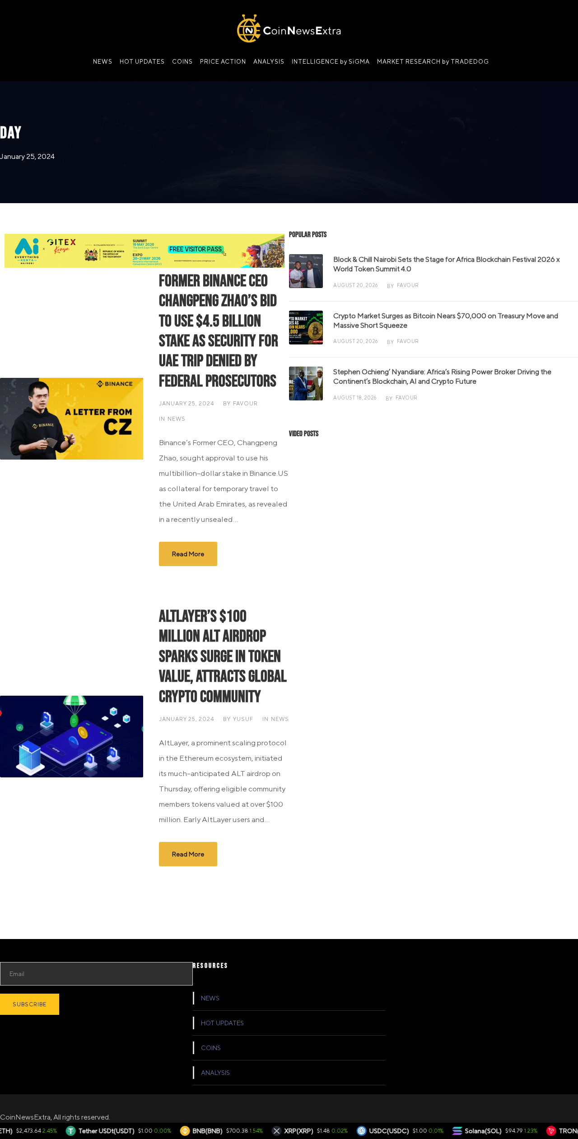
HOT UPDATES (142, 61)
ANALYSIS (268, 61)
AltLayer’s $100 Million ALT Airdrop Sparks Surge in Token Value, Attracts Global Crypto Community (223, 657)
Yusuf (243, 719)
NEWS (102, 61)
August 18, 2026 (355, 397)
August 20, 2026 (355, 285)
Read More (188, 554)
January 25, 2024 (186, 403)
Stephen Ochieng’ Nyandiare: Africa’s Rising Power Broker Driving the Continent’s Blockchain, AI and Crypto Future (442, 376)
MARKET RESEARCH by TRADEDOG (433, 61)
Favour (245, 403)
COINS (182, 61)
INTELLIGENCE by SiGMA (331, 61)
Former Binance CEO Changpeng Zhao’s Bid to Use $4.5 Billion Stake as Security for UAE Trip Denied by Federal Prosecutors (218, 331)
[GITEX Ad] (144, 249)
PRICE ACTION (223, 61)
